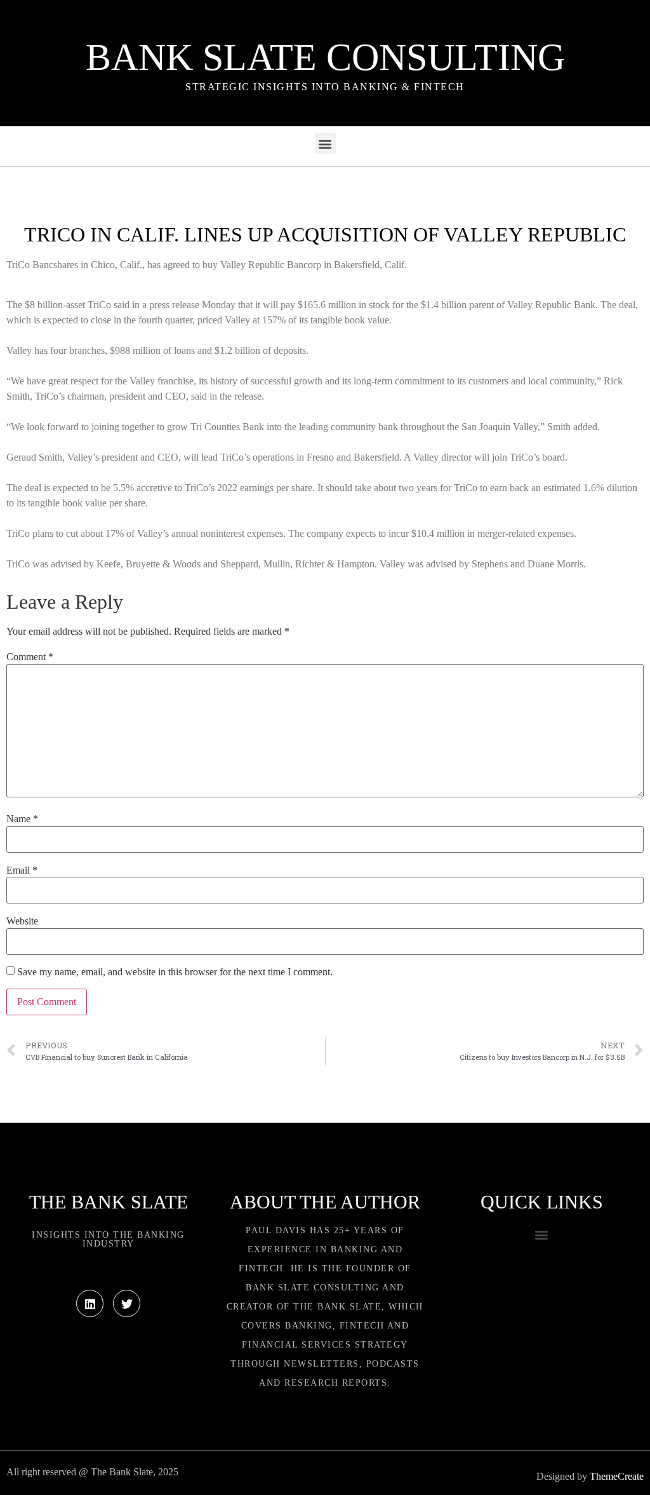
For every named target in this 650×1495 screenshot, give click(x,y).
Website (22, 921)
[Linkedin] (89, 1303)
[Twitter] (126, 1303)
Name (22, 819)
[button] (325, 143)
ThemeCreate (617, 1476)
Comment (29, 657)
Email (21, 870)
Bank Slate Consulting (325, 57)
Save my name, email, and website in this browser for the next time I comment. (175, 972)
